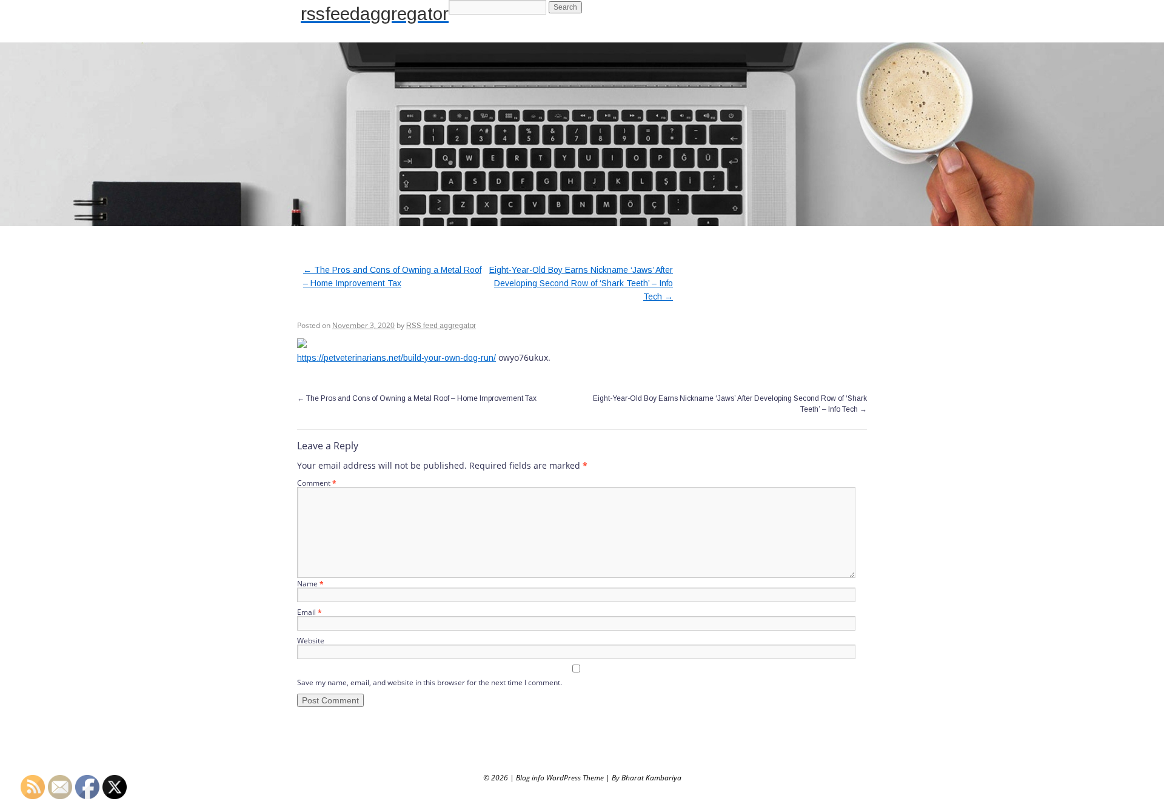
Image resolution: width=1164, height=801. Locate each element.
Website (310, 640)
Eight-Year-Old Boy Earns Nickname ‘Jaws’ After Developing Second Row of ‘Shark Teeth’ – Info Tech (581, 283)
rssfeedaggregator (375, 14)
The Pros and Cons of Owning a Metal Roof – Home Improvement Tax (417, 398)
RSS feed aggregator (441, 325)
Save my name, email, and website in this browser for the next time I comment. (429, 682)
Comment (316, 483)
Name (310, 583)
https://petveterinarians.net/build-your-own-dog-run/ (396, 358)
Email (309, 612)
